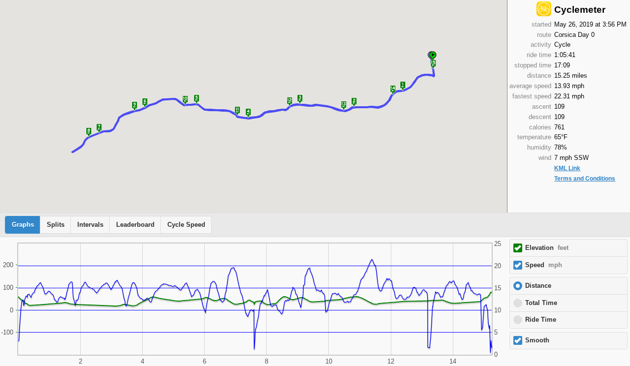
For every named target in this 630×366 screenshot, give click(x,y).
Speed (543, 265)
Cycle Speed (186, 224)
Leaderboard (135, 224)
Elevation (546, 247)
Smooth (537, 340)
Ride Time (540, 319)
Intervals (90, 224)
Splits (55, 224)
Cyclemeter (579, 9)
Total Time (541, 303)
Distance (538, 285)
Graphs (23, 224)
